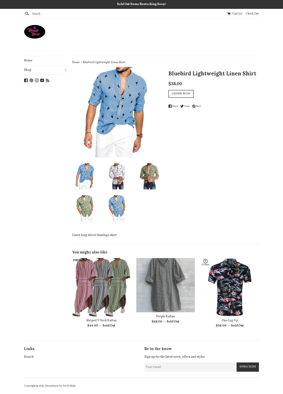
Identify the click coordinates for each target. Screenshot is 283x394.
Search (29, 357)
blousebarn (51, 386)
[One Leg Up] (230, 287)
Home (28, 60)
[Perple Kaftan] (165, 285)
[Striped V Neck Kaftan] (101, 287)
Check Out (252, 14)
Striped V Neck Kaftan (101, 321)
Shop (45, 70)
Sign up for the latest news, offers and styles (174, 357)
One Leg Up (230, 321)
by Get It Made (67, 386)
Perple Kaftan (165, 317)
